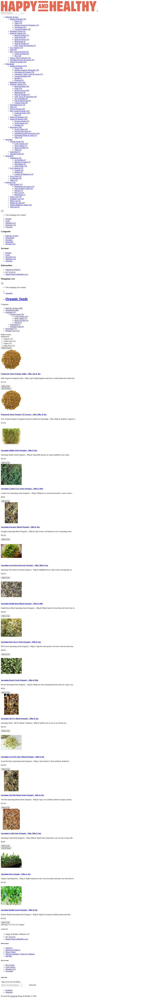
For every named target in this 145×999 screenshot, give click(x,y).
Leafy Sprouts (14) (21, 144)
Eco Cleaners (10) (16, 48)
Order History (10, 967)
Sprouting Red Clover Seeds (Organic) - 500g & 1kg (21, 642)
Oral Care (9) (14, 207)
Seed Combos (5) (20, 146)
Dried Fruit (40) (20, 37)
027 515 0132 (10, 272)
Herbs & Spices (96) (21, 90)
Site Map (8, 956)
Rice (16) (17, 56)
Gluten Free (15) (9, 341)
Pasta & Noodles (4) (21, 43)
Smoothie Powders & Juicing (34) (22, 60)
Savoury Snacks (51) (21, 121)
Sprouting (8, 139)
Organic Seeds (16, 299)
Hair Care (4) (19, 193)
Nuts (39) (13, 50)
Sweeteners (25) (20, 27)
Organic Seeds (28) (17, 142)
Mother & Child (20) (17, 203)
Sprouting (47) (10, 312)
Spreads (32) (19, 125)
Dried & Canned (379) (18, 84)
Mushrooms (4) (19, 41)
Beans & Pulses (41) (21, 35)
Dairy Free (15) (9, 346)
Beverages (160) (16, 127)
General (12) (19, 170)
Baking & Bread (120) (18, 19)
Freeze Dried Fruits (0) (22, 101)
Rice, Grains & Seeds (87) (19, 52)
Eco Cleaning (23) (16, 168)
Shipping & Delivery (12, 270)
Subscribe (32, 985)
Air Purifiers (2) (20, 160)
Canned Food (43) (21, 103)
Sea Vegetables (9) (21, 99)
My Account (9, 965)
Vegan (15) (7, 343)
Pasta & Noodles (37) (22, 95)
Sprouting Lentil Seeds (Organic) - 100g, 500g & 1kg (21, 833)
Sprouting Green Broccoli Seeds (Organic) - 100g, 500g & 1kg (24, 565)
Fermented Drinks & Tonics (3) (25, 135)
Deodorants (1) (19, 195)
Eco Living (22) (15, 176)
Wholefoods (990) (11, 310)
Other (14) (18, 23)
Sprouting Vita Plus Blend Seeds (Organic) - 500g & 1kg (22, 795)
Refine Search (6, 348)
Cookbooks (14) (16, 178)
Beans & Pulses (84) (21, 86)
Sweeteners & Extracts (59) (24, 72)
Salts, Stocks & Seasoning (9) (25, 46)
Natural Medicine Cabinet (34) (21, 205)
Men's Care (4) (15, 201)
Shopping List (10, 223)
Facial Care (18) (16, 197)
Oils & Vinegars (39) (17, 109)
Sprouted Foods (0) (17, 154)
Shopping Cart (10, 225)
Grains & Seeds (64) (21, 54)
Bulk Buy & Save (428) (14, 308)
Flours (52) (18, 21)
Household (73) (11, 329)
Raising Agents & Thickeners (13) (26, 25)
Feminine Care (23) (17, 199)
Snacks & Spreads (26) (18, 62)
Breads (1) (18, 78)
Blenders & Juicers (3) (22, 162)
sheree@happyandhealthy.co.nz (16, 274)
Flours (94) (18, 68)
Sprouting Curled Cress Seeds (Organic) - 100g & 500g (22, 489)
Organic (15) (8, 339)
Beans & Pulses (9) (21, 148)
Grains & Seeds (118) (22, 113)
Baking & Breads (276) (18, 66)
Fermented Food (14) (17, 105)
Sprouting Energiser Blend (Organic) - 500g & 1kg (20, 527)
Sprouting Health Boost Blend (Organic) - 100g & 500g (22, 604)
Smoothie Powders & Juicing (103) (27, 133)
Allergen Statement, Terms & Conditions (20, 954)
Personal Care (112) (12, 331)
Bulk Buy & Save (11, 17)
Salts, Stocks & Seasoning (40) (25, 97)
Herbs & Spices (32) (21, 39)
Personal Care (10, 182)
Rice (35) (17, 115)
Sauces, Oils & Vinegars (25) (20, 58)
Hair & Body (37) (16, 184)
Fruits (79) (18, 88)
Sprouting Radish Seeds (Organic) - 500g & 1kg (19, 910)
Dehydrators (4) (20, 164)
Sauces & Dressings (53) (19, 117)
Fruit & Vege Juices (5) (22, 131)
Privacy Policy (10, 952)
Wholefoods (9, 64)
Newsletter (9, 971)
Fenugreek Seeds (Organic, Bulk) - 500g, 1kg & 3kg (20, 374)
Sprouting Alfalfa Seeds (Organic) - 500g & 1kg (19, 450)
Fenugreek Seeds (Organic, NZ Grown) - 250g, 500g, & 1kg (23, 414)
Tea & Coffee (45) (21, 129)
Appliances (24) (15, 158)
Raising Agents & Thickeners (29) (26, 70)
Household (9, 156)
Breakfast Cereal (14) (17, 31)
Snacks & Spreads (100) (18, 119)
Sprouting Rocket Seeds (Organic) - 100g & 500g (19, 680)
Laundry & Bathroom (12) (23, 174)
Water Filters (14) (20, 166)
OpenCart (13, 996)
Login (7, 221)
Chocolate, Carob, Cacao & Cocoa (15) (28, 74)
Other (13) (13, 180)
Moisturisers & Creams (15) (24, 186)
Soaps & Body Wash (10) (23, 188)
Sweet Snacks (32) (21, 123)
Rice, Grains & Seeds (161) (20, 111)
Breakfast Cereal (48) (17, 82)
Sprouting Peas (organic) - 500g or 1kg (15, 874)
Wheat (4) (18, 150)
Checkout (8, 227)
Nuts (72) (13, 107)
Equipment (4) (15, 152)
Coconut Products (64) (22, 76)
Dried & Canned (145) (18, 33)
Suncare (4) (18, 191)
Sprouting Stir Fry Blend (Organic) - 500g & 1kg (19, 719)
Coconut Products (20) (22, 29)
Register (8, 219)
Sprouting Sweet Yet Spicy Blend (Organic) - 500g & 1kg (22, 757)
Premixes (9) (19, 80)
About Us (8, 948)
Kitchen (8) (18, 172)
